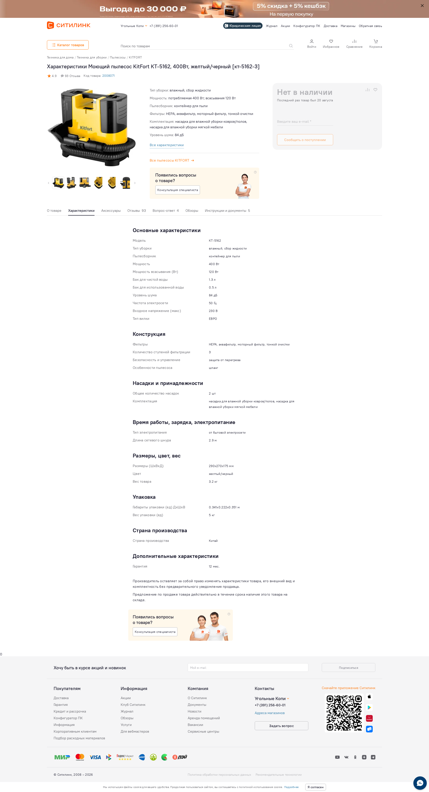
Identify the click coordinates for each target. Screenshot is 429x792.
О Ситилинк (197, 698)
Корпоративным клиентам (75, 731)
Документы (197, 704)
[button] (311, 44)
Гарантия (61, 704)
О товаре (54, 210)
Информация (64, 724)
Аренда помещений (204, 718)
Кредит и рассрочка (70, 711)
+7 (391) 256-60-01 (270, 705)
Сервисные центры (203, 731)
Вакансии (195, 724)
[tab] (54, 212)
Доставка (61, 698)
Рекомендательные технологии (279, 775)
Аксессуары (111, 210)
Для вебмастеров (135, 731)
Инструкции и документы (227, 210)
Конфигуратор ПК (68, 718)
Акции (126, 698)
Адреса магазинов (270, 713)
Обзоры (191, 210)
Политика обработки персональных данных (219, 775)
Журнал (127, 711)
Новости (194, 711)
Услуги (126, 724)
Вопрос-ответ (166, 210)
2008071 (108, 76)
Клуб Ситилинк (133, 704)
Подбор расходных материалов (79, 738)
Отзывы (136, 210)
